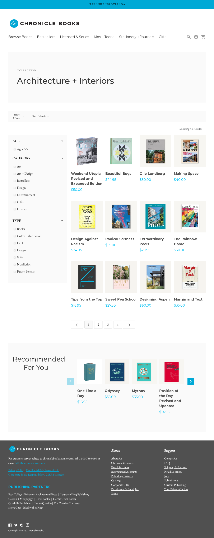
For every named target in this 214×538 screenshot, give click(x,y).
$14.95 (164, 412)
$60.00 (145, 305)
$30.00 (179, 250)
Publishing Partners (122, 476)
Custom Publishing (175, 485)
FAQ (167, 463)
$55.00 (110, 245)
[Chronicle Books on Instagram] (27, 525)
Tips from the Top (86, 299)
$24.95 (110, 180)
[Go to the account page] (196, 36)
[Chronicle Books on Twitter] (16, 525)
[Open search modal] (188, 36)
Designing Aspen (155, 299)
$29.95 (145, 250)
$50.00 (77, 190)
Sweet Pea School (120, 299)
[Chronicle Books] (45, 23)
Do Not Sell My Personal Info (42, 470)
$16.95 (76, 305)
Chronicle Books (35, 530)
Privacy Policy (16, 470)
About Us (116, 458)
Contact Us (170, 458)
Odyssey (112, 391)
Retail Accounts (120, 467)
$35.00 (179, 305)
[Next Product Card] (190, 381)
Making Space (186, 174)
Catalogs (116, 480)
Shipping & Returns (175, 467)
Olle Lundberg (152, 174)
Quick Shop (87, 158)
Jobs (166, 476)
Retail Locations (173, 471)
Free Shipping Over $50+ (107, 4)
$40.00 (180, 180)
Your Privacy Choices (176, 489)
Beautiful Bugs (118, 174)
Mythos (138, 391)
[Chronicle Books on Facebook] (10, 525)
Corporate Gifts (120, 485)
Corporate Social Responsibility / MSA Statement (36, 474)
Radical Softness (119, 239)
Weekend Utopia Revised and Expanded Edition (86, 179)
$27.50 (110, 305)
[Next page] (129, 325)
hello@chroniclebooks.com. (30, 463)
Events (114, 493)
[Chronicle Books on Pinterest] (21, 525)
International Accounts (124, 471)
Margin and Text (188, 299)
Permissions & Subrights (125, 489)
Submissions (171, 480)
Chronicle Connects (122, 463)
